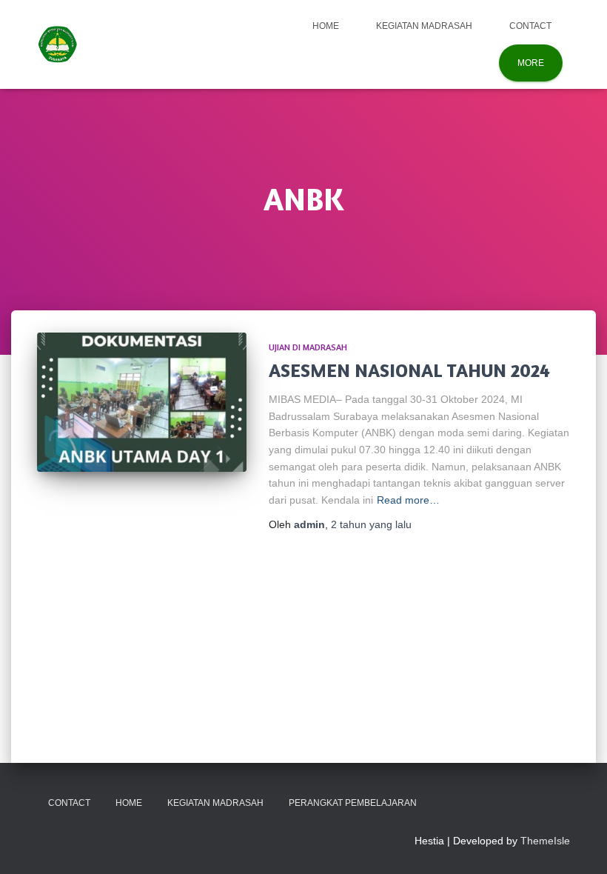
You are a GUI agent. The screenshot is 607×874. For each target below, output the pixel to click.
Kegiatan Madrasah (424, 26)
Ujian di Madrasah (308, 347)
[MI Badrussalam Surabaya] (57, 44)
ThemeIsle (545, 841)
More (530, 63)
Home (325, 26)
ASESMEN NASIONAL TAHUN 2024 (409, 370)
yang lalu (371, 524)
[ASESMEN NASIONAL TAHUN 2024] (142, 402)
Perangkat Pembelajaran (353, 803)
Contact (530, 26)
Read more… (408, 500)
